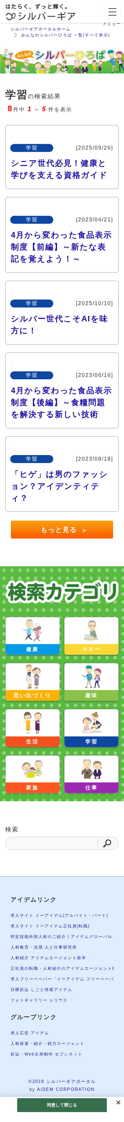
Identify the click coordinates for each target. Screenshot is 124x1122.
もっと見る (63, 530)
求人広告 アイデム (30, 1033)
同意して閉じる (62, 1104)
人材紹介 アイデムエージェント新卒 (48, 958)
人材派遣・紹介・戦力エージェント (48, 1043)
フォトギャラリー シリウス (39, 1000)
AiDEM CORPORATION (66, 1089)
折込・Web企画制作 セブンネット (47, 1054)
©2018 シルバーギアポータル (62, 1081)
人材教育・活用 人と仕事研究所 (44, 947)
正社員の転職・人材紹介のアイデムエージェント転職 (66, 968)
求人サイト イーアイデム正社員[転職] (50, 926)
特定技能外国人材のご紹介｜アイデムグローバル (61, 936)
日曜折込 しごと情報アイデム (41, 989)
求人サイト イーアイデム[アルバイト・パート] (59, 915)
